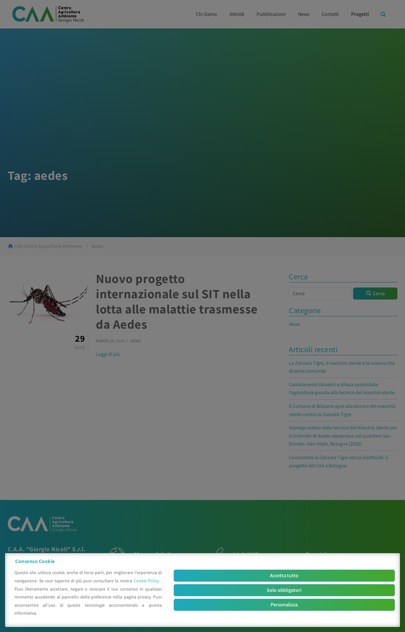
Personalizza (284, 604)
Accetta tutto (284, 575)
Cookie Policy (147, 581)
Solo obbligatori (284, 590)
